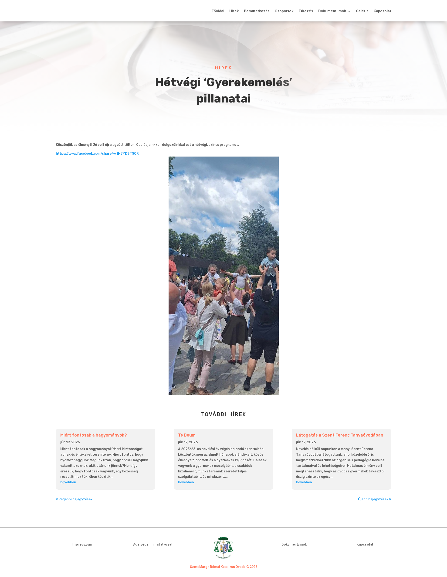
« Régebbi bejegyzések (74, 499)
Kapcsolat (382, 11)
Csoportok (284, 11)
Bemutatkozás (257, 11)
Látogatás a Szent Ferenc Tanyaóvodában (339, 435)
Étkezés (306, 11)
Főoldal (218, 11)
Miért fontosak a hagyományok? (93, 435)
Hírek (234, 11)
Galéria (362, 11)
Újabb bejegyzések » (374, 499)
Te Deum (187, 435)
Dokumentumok (332, 11)
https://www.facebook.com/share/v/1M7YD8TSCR (97, 154)
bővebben (68, 482)
